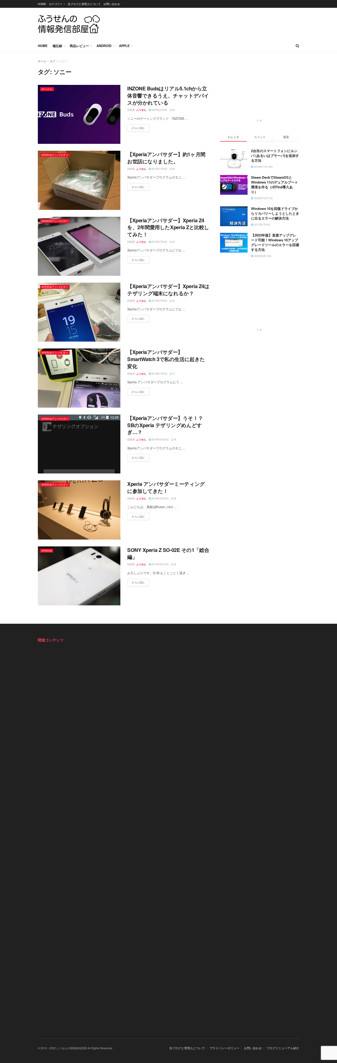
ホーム (42, 61)
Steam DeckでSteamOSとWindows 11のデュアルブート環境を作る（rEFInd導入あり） (274, 184)
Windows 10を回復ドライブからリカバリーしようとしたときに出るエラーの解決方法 (275, 213)
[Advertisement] (215, 23)
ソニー (63, 61)
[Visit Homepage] (69, 24)
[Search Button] (297, 45)
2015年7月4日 (159, 373)
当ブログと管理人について (84, 4)
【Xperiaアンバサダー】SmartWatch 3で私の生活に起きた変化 (166, 359)
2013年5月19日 (160, 564)
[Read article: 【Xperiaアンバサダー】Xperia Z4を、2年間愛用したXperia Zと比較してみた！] (79, 246)
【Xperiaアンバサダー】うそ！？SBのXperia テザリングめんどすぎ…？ (165, 425)
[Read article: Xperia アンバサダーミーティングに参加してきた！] (79, 509)
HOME (42, 4)
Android (104, 45)
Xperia (46, 550)
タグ (52, 61)
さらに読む (140, 127)
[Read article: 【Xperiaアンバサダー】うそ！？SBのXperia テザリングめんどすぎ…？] (79, 444)
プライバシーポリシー (224, 1048)
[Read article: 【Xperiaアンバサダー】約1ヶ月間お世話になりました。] (79, 180)
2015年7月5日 (159, 300)
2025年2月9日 (159, 109)
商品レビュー (79, 45)
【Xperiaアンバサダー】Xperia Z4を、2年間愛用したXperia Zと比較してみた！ (168, 227)
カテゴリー (56, 4)
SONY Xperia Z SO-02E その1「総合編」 (168, 553)
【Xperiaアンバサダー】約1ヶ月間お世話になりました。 (166, 157)
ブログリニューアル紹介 (282, 1048)
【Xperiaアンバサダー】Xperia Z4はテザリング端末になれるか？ (168, 289)
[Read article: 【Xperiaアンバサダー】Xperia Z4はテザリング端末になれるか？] (79, 312)
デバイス (46, 89)
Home (42, 45)
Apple (124, 45)
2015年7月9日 (159, 168)
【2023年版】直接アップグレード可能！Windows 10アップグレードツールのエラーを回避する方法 (275, 242)
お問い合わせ (111, 4)
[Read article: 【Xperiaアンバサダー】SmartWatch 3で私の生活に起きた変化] (79, 377)
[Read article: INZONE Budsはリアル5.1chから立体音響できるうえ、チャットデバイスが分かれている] (79, 114)
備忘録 (57, 45)
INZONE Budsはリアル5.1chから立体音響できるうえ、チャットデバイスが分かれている (168, 95)
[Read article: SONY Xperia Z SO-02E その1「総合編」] (79, 575)
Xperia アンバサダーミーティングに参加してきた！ (166, 487)
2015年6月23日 (160, 439)
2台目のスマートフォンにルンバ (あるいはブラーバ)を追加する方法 (275, 155)
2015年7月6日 (159, 241)
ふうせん (141, 109)
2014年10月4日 (160, 498)
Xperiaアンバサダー (54, 155)
